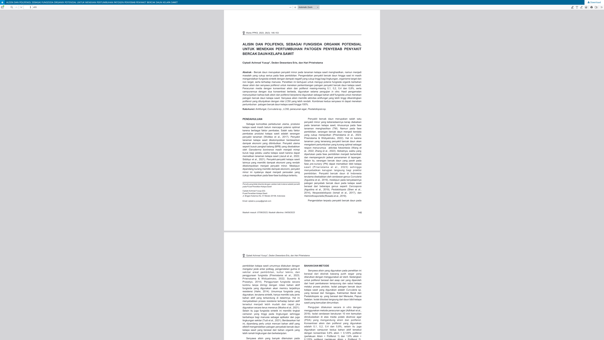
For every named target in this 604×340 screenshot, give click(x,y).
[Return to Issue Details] (2, 2)
